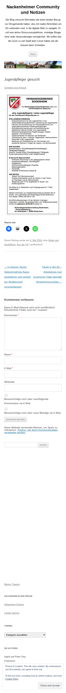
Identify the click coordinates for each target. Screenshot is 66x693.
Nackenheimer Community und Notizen (33, 9)
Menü (33, 54)
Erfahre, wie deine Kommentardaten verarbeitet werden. (31, 431)
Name (8, 354)
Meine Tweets (12, 584)
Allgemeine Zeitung (14, 604)
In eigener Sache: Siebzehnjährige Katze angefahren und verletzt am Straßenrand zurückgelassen (17, 277)
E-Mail (8, 368)
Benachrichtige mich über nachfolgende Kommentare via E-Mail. (26, 401)
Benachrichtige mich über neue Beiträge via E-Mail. (32, 412)
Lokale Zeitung (11, 613)
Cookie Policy (11, 679)
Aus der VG (23, 244)
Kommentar (11, 315)
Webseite (9, 381)
